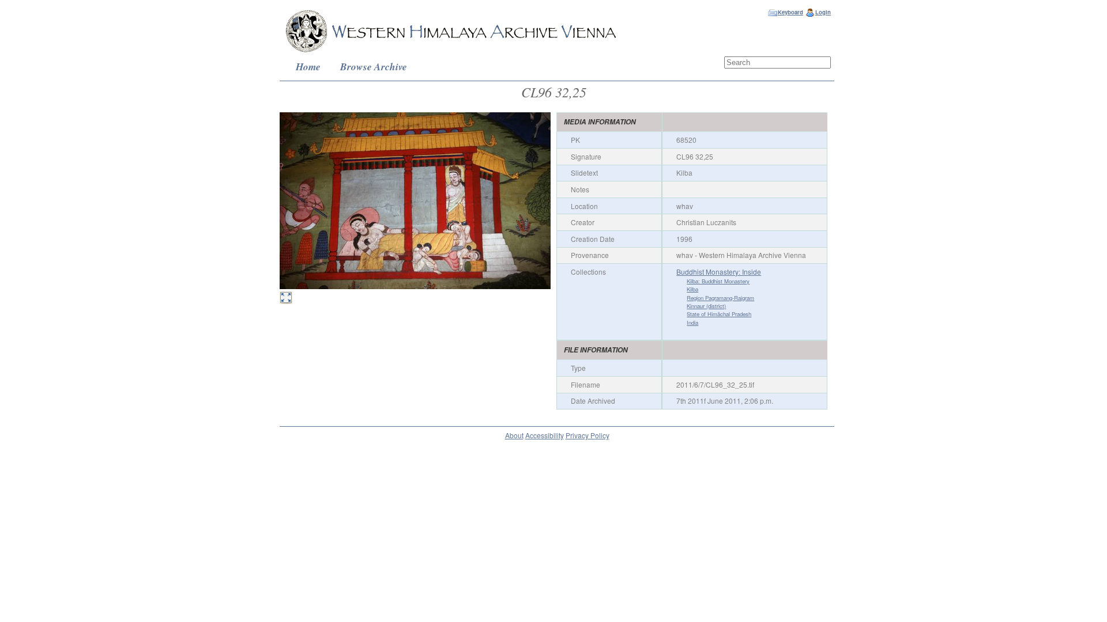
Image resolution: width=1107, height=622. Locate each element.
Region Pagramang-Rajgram (720, 298)
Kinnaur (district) (706, 306)
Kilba (692, 289)
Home (308, 66)
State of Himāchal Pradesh (719, 314)
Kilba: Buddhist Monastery (718, 281)
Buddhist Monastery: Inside (718, 271)
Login (823, 12)
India (692, 322)
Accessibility (544, 435)
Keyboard (790, 12)
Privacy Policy (587, 435)
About (514, 435)
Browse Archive (373, 66)
